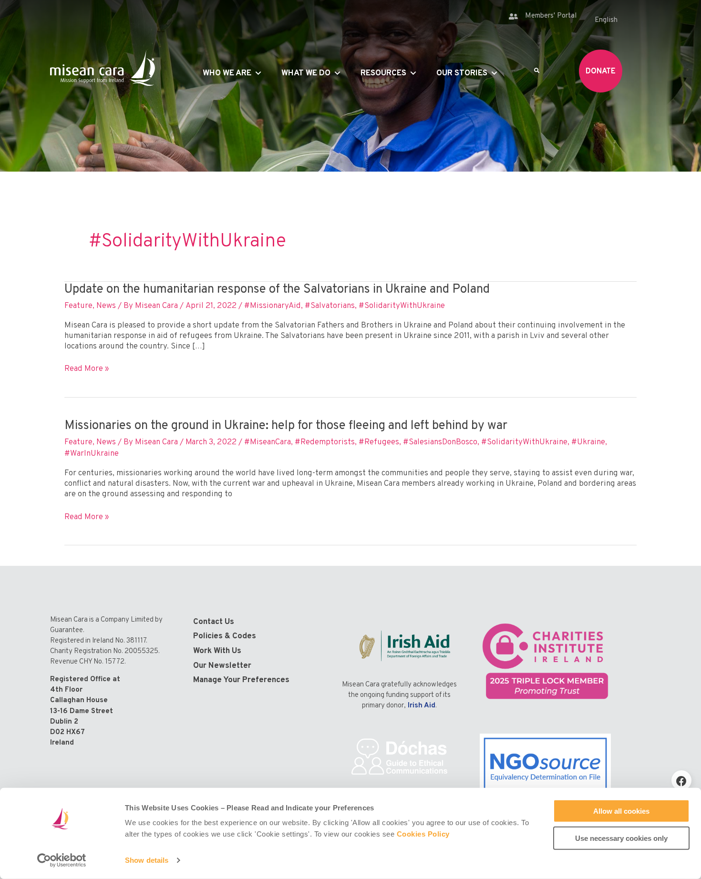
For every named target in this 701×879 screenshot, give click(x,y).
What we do (305, 73)
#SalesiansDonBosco (440, 442)
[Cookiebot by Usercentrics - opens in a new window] (61, 860)
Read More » (86, 369)
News (106, 306)
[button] (681, 780)
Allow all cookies (621, 811)
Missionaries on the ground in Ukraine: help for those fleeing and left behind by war (285, 426)
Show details (146, 860)
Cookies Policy (423, 834)
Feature (78, 306)
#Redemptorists (325, 442)
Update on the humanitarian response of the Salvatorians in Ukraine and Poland (277, 289)
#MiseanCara (267, 442)
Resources (383, 73)
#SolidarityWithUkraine (402, 306)
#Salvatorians (330, 306)
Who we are (227, 73)
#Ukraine (588, 442)
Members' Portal (551, 15)
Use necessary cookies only (621, 838)
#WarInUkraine (91, 454)
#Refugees (379, 442)
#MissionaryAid (272, 306)
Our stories (461, 73)
